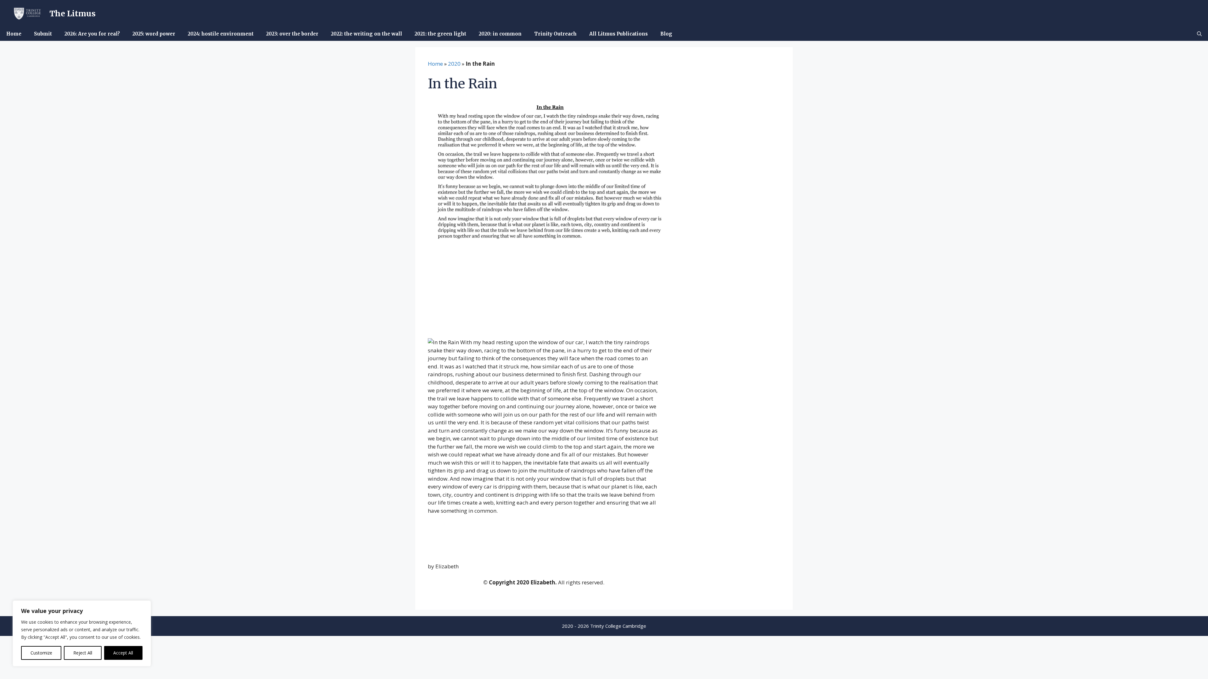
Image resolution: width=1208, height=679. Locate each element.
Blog (666, 34)
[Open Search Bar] (1199, 34)
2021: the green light (440, 34)
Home (13, 34)
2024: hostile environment (221, 34)
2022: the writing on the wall (366, 34)
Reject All (82, 653)
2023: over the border (292, 34)
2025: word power (153, 34)
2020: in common (500, 34)
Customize (41, 653)
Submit (43, 34)
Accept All (123, 653)
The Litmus (72, 13)
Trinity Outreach (555, 34)
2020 (454, 63)
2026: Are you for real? (92, 34)
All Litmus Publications (618, 34)
